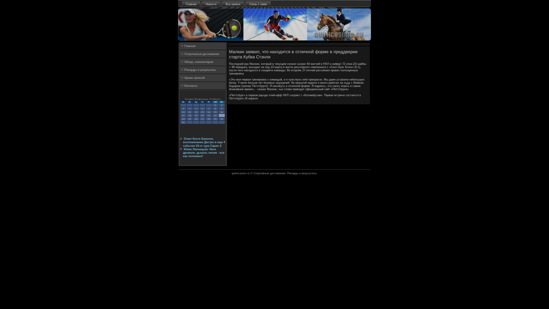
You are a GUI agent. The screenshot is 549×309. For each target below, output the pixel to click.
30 (221, 119)
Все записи (233, 4)
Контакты (191, 85)
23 (221, 115)
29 (215, 119)
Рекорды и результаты (200, 69)
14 (209, 112)
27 (202, 119)
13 (202, 112)
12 (196, 112)
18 (190, 115)
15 (215, 112)
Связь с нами (258, 4)
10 (183, 112)
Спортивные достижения (201, 54)
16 (221, 112)
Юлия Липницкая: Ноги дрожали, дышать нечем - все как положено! (203, 153)
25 (190, 119)
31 (183, 122)
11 (190, 112)
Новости (211, 4)
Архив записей (194, 77)
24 (183, 119)
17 (183, 115)
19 (196, 115)
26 (196, 119)
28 (209, 119)
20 (202, 115)
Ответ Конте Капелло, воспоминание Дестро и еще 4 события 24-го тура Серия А (204, 142)
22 (215, 115)
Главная (191, 4)
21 (209, 115)
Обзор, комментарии (198, 62)
